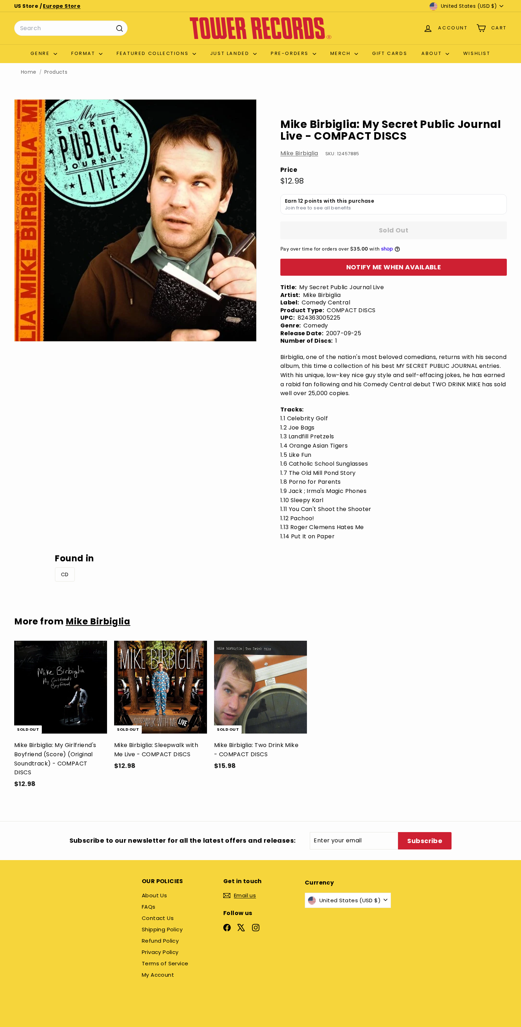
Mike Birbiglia (299, 153)
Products (55, 72)
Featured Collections (154, 53)
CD (65, 574)
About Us (154, 895)
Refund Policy (160, 940)
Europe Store (61, 6)
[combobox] (71, 28)
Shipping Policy (162, 929)
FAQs (149, 906)
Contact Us (158, 918)
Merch (341, 53)
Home (29, 72)
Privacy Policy (160, 952)
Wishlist (477, 53)
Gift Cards (389, 53)
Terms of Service (165, 963)
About (432, 53)
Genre (41, 53)
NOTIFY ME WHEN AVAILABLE (393, 267)
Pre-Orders (291, 53)
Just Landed (230, 53)
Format (84, 53)
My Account (158, 974)
